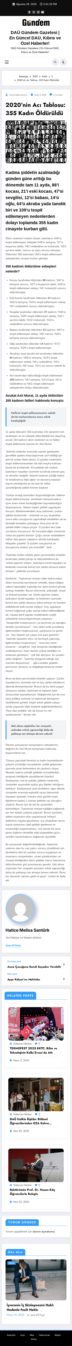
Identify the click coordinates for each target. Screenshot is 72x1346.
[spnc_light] (63, 62)
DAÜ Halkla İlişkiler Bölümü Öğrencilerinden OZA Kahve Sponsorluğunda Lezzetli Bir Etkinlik (29, 1121)
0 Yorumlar (57, 95)
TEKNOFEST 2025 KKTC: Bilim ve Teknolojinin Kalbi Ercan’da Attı (33, 1050)
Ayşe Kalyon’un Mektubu (23, 979)
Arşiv (22, 1330)
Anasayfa (11, 1330)
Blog (32, 1330)
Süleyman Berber (22, 1043)
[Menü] (7, 62)
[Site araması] (55, 62)
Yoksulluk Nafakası (23, 1304)
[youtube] (42, 12)
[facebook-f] (29, 12)
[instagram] (38, 12)
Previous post (14, 961)
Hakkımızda (44, 1330)
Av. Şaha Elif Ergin (37, 1309)
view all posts (13, 945)
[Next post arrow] (64, 979)
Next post (12, 974)
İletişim (58, 1330)
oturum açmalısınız (43, 1231)
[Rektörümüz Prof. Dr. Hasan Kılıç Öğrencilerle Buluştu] (36, 1165)
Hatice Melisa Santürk (18, 95)
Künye (34, 1334)
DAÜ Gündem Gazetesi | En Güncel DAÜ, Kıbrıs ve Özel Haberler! (35, 38)
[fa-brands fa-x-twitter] (33, 12)
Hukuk (14, 1263)
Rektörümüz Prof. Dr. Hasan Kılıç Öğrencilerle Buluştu (32, 1192)
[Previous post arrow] (64, 964)
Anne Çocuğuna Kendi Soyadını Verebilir (34, 967)
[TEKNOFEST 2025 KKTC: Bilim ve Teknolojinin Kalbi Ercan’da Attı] (36, 1023)
